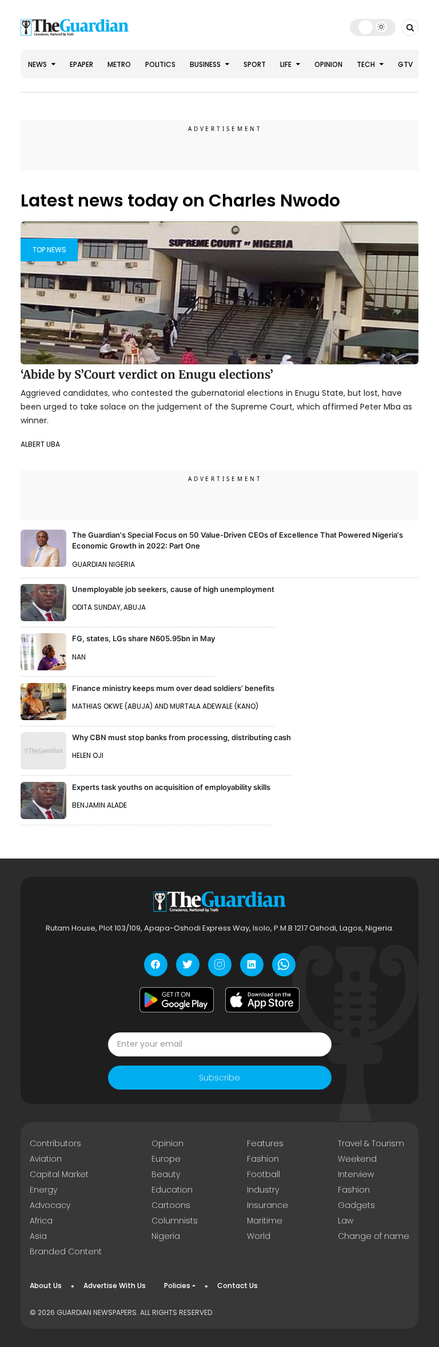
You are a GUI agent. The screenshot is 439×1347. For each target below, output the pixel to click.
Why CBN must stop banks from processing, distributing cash (181, 737)
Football (263, 1174)
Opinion (328, 64)
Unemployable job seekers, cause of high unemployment (173, 589)
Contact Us (237, 1285)
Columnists (174, 1220)
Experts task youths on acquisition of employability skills (171, 787)
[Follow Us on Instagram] (220, 964)
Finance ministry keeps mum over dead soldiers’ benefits (173, 688)
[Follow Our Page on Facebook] (155, 964)
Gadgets (356, 1205)
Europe (166, 1159)
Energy (43, 1189)
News (38, 64)
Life (286, 64)
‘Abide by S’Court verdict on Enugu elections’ (147, 374)
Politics (160, 64)
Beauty (165, 1174)
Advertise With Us (114, 1285)
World (258, 1236)
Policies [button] (177, 1285)
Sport (255, 64)
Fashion (263, 1159)
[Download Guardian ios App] (262, 1000)
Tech (367, 64)
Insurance (267, 1205)
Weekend (357, 1159)
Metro (119, 64)
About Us (46, 1285)
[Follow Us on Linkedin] (252, 964)
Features (265, 1143)
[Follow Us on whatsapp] (284, 964)
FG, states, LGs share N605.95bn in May (143, 638)
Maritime (264, 1220)
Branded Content (66, 1251)
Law (345, 1220)
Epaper (81, 64)
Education (172, 1189)
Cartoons (170, 1205)
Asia (38, 1236)
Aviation (46, 1159)
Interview (356, 1174)
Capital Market (59, 1174)
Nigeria (165, 1236)
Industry (263, 1189)
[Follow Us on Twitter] (187, 964)
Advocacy (50, 1205)
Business (206, 64)
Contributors (55, 1143)
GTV (405, 64)
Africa (41, 1220)
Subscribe (219, 1077)
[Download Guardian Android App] (176, 1000)
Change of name (373, 1236)
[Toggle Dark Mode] (373, 26)
